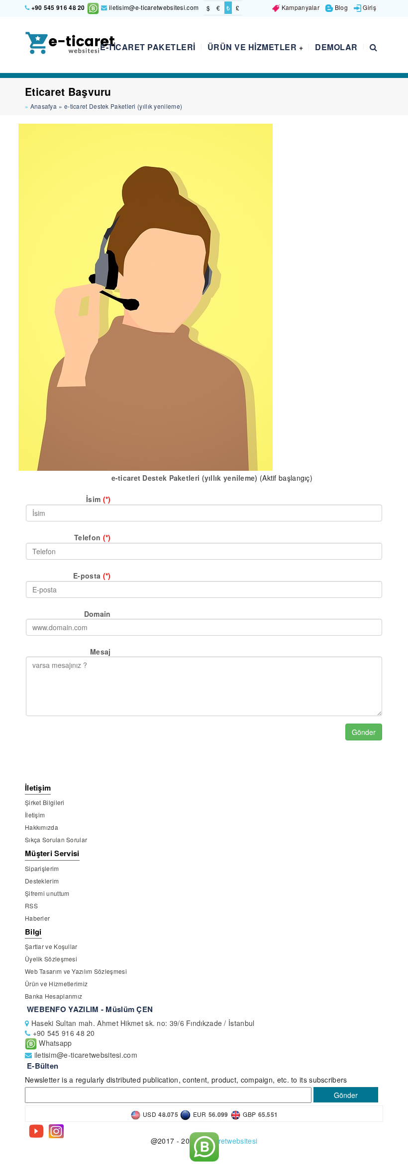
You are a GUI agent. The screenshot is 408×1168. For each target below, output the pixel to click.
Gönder (364, 732)
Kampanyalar (299, 7)
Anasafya (43, 106)
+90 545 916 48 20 (58, 7)
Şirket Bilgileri (45, 802)
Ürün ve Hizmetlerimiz (56, 983)
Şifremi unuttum (47, 893)
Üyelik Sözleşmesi (51, 958)
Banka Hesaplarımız (53, 996)
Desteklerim (42, 880)
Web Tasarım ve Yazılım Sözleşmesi (76, 971)
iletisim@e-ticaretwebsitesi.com (153, 7)
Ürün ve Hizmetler (255, 47)
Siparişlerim (42, 868)
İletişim (35, 814)
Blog (340, 7)
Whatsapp (54, 1043)
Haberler (37, 918)
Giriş (368, 7)
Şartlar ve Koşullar (51, 946)
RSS (31, 905)
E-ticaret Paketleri (148, 47)
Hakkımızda (41, 827)
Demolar (336, 47)
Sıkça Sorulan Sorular (56, 839)
